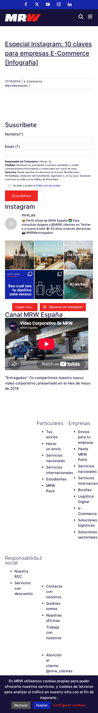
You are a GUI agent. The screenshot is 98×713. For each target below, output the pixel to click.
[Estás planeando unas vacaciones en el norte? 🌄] (78, 284)
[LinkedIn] (47, 566)
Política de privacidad (48, 185)
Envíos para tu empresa (85, 437)
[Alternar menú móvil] (90, 16)
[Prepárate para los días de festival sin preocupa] (78, 254)
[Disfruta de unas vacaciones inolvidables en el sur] (49, 254)
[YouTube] (55, 558)
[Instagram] (39, 566)
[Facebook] (39, 558)
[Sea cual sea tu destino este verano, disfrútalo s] (19, 284)
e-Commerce (33, 81)
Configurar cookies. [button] (70, 705)
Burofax (85, 490)
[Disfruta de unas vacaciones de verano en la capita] (19, 254)
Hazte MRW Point (83, 454)
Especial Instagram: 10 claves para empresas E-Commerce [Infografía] (48, 53)
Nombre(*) (14, 134)
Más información (16, 85)
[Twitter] (47, 558)
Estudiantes (56, 479)
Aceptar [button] (42, 705)
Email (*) (12, 146)
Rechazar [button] (21, 705)
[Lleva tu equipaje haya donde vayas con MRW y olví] (49, 284)
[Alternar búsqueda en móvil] (80, 16)
